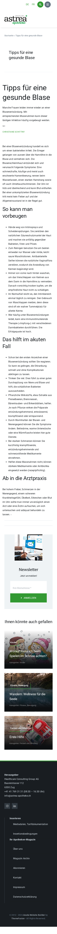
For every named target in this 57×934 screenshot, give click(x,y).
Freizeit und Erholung (29, 743)
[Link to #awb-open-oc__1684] (48, 4)
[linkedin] (15, 806)
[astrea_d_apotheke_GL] (15, 16)
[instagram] (7, 806)
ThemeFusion (18, 918)
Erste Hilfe (17, 737)
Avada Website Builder (34, 915)
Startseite (8, 35)
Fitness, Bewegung (28, 705)
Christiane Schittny (13, 132)
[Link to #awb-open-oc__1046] (40, 4)
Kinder (22, 662)
